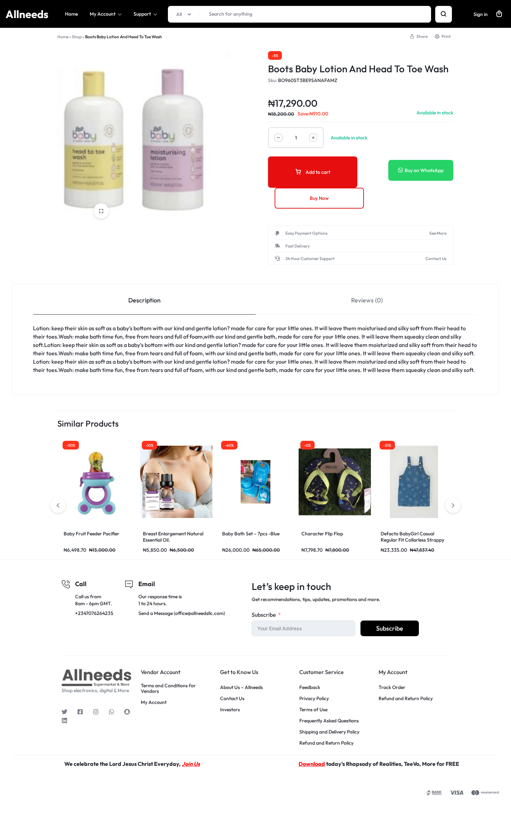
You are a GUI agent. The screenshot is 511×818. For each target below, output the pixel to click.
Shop (77, 36)
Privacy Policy (314, 699)
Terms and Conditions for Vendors (168, 689)
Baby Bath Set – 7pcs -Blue (199, 534)
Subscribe (264, 614)
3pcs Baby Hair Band (431, 534)
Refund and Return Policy (326, 743)
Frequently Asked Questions (329, 721)
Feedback (309, 687)
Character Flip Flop (271, 534)
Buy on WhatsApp (424, 170)
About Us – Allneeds (241, 687)
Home (71, 14)
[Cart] (499, 14)
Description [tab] (144, 300)
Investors (230, 710)
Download (312, 763)
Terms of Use (313, 710)
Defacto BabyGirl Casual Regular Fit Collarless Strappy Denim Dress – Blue (361, 540)
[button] (453, 505)
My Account (102, 14)
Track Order (392, 687)
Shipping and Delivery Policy (329, 732)
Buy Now (319, 198)
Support (142, 14)
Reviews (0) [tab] (367, 300)
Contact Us (232, 699)
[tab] (144, 299)
